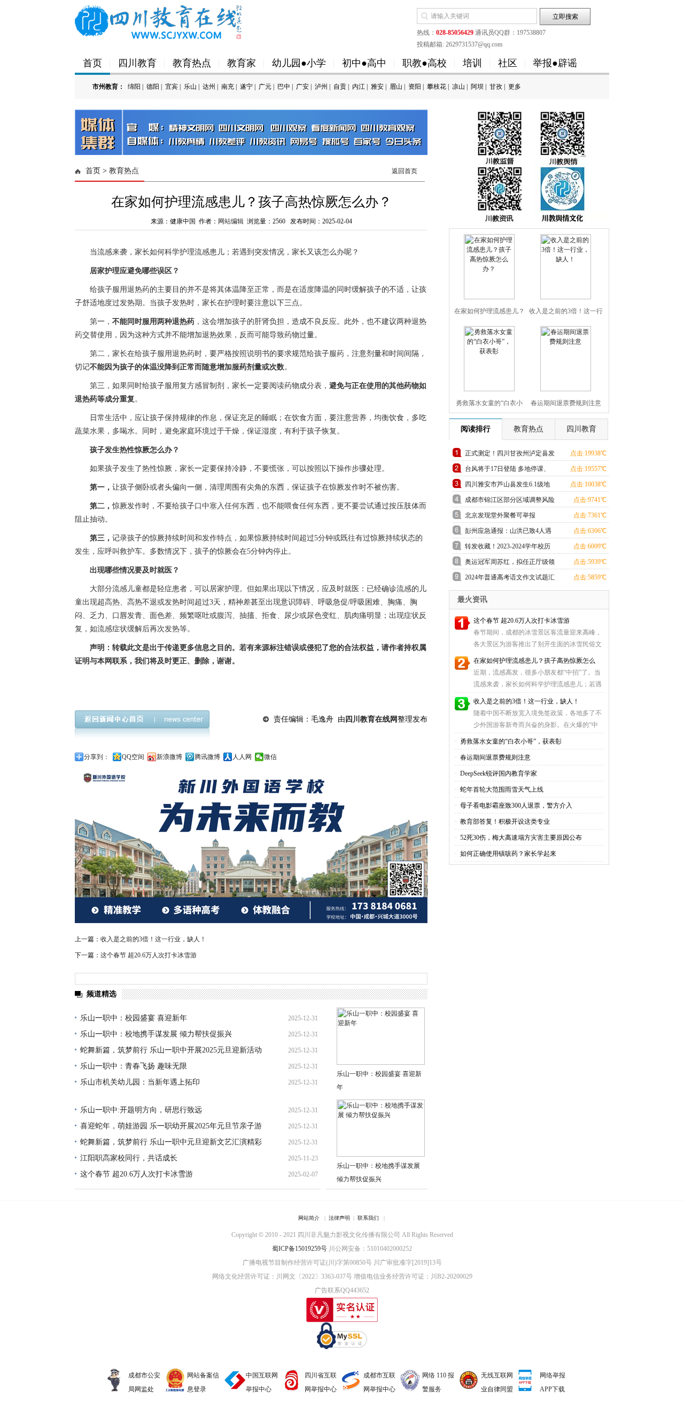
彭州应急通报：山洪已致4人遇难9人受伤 (508, 532)
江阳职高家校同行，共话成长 (128, 1158)
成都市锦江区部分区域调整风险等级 (510, 501)
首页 (92, 63)
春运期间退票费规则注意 (494, 757)
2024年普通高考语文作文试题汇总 (510, 579)
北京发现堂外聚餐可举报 (500, 515)
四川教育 (137, 63)
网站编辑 (231, 221)
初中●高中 (364, 63)
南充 (227, 86)
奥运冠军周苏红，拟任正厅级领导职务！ (510, 563)
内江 (358, 86)
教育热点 (192, 63)
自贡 (339, 86)
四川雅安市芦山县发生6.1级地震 (507, 486)
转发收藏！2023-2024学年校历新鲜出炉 (507, 548)
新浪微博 (169, 757)
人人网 (242, 757)
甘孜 (495, 86)
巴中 (283, 86)
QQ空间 (133, 757)
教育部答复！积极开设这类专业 (504, 821)
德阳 (152, 86)
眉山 (396, 86)
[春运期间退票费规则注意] (564, 356)
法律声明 (339, 1218)
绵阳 (134, 86)
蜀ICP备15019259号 (299, 1248)
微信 (270, 757)
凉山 (458, 86)
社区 (507, 63)
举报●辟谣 (555, 63)
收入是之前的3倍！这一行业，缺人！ (153, 939)
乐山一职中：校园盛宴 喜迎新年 (133, 1018)
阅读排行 (476, 429)
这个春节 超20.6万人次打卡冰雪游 (148, 955)
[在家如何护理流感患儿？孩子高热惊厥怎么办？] (488, 264)
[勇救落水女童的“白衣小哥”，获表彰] (488, 356)
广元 (265, 86)
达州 (209, 86)
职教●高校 (424, 63)
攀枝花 (436, 86)
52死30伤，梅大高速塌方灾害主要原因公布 (520, 837)
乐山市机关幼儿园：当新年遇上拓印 (140, 1082)
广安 (302, 86)
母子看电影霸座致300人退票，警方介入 (515, 805)
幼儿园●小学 (299, 63)
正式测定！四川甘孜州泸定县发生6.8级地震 (510, 455)
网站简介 (309, 1218)
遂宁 (246, 86)
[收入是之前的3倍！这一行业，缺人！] (564, 264)
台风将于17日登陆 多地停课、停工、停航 (507, 470)
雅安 (377, 86)
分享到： (97, 757)
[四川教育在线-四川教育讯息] (159, 21)
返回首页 (404, 171)
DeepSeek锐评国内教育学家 (497, 773)
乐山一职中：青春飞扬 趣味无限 (133, 1066)
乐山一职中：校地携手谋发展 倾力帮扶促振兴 (156, 1034)
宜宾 (171, 86)
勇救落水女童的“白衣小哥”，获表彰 (510, 741)
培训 (472, 63)
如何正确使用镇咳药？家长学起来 (507, 853)
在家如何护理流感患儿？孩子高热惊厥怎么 (534, 660)
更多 (514, 86)
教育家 (241, 63)
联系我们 (368, 1218)
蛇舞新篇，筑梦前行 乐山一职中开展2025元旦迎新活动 (171, 1050)
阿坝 (477, 86)
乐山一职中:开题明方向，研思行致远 (141, 1110)
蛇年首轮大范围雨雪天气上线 (500, 789)
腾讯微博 (207, 757)
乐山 (190, 86)
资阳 (414, 86)
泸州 (321, 86)
